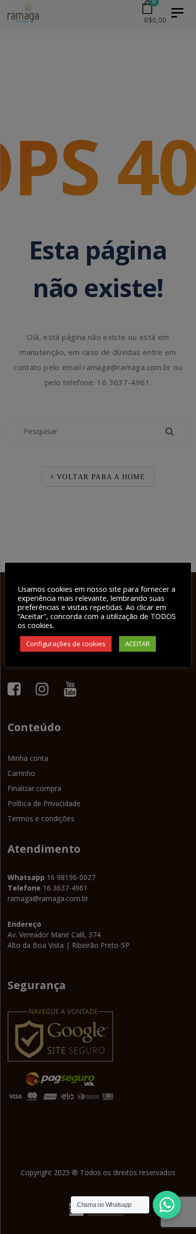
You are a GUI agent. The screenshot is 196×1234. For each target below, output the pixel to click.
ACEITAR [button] (137, 643)
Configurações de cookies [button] (66, 643)
